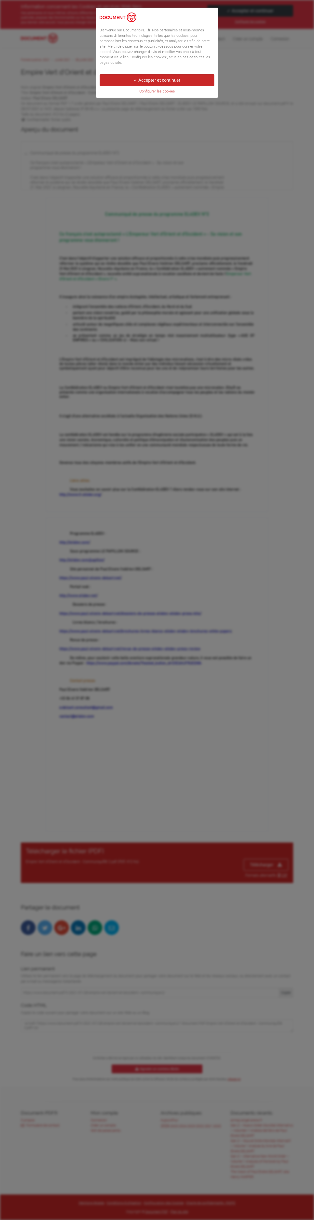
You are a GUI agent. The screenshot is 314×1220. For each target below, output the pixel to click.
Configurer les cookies (157, 91)
